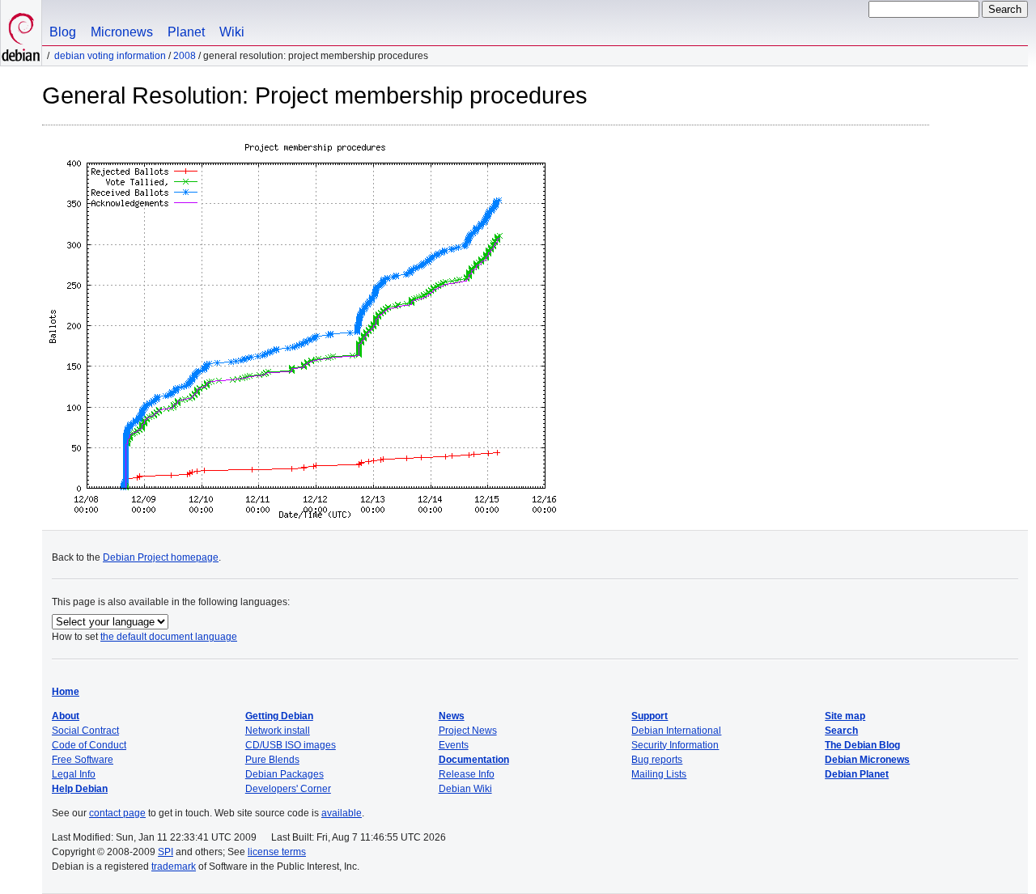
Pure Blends (272, 759)
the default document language (168, 636)
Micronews (122, 32)
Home (65, 691)
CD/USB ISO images (290, 745)
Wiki (231, 32)
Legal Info (74, 774)
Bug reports (656, 759)
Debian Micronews (867, 759)
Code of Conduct (89, 745)
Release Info (467, 774)
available (341, 813)
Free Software (82, 759)
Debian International (676, 730)
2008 (184, 55)
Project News (468, 730)
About (65, 716)
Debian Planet (857, 774)
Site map (845, 716)
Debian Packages (284, 774)
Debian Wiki (465, 788)
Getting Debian (279, 716)
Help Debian (80, 788)
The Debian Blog (862, 745)
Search (841, 730)
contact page (117, 813)
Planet (186, 32)
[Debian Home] (21, 33)
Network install (277, 730)
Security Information (675, 745)
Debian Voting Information (110, 55)
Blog (62, 32)
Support (649, 716)
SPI (165, 852)
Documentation (474, 759)
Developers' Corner (288, 788)
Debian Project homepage (161, 557)
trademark (173, 866)
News (452, 716)
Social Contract (85, 730)
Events (454, 745)
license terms (277, 852)
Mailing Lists (658, 774)
